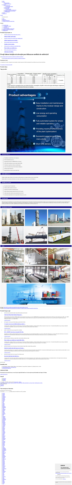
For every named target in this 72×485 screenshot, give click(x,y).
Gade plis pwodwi (7, 320)
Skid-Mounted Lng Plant (38, 382)
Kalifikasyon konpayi (7, 3)
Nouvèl (3, 12)
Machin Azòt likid (13, 382)
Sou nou (3, 2)
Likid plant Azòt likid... (9, 51)
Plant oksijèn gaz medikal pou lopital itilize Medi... (14, 340)
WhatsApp (2, 385)
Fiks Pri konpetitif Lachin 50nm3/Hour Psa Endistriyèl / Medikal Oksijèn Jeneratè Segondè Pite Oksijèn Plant (21, 308)
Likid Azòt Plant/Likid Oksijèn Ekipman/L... (13, 314)
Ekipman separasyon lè (6, 20)
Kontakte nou (4, 13)
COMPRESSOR (7, 11)
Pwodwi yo (4, 4)
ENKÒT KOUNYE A (3, 374)
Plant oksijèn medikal (9, 6)
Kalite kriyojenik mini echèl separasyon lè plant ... (14, 348)
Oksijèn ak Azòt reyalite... (9, 44)
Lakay (3, 1)
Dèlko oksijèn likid (26, 382)
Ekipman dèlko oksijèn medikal (5, 382)
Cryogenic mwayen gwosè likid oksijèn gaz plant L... (14, 323)
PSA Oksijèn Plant (7, 5)
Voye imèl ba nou (3, 64)
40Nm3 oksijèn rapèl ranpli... (10, 36)
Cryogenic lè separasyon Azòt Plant (7, 29)
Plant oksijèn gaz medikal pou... (10, 47)
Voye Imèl (2, 384)
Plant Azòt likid (8, 9)
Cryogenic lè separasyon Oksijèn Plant (8, 21)
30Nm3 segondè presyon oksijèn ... (11, 40)
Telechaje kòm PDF (9, 64)
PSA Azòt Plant (6, 8)
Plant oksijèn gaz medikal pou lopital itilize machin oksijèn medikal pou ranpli (16, 307)
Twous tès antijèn (7, 7)
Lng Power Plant (31, 382)
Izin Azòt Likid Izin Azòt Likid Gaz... (11, 356)
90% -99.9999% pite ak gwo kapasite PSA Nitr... (14, 332)
